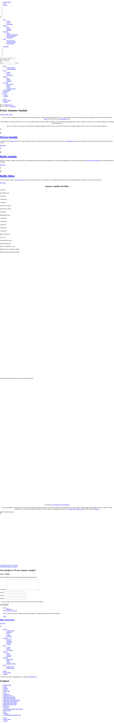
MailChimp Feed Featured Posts (11, 700)
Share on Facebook (12, 566)
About (5, 99)
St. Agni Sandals (54, 504)
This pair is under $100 (92, 160)
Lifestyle (5, 31)
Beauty (5, 25)
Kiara (8, 609)
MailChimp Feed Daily (9, 698)
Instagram (9, 639)
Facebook (9, 642)
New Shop (6, 707)
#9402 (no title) (7, 685)
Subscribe (6, 46)
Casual (8, 21)
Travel (8, 33)
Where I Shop (10, 43)
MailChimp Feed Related (10, 703)
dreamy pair (20, 180)
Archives (5, 96)
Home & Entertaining (12, 34)
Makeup (9, 28)
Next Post (2, 623)
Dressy (8, 22)
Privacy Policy (7, 100)
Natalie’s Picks (10, 666)
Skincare (9, 30)
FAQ (4, 3)
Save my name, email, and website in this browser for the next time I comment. (22, 601)
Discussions (10, 37)
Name (2, 592)
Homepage (6, 694)
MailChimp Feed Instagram (10, 701)
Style (4, 19)
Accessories (10, 24)
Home (8, 85)
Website (2, 598)
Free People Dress (65, 504)
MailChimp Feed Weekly (10, 704)
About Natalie (7, 2)
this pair (13, 141)
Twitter (8, 644)
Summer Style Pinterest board (76, 509)
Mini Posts (6, 706)
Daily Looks (6, 691)
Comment (3, 589)
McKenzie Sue (9, 105)
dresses (46, 119)
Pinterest (9, 641)
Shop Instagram (11, 40)
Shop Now (3, 145)
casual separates (63, 119)
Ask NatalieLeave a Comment (9, 565)
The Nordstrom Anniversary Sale (12, 715)
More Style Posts (7, 620)
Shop (4, 39)
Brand (5, 629)
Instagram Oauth (7, 695)
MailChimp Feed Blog (9, 697)
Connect (5, 638)
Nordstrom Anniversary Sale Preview (13, 709)
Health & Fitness (11, 36)
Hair (8, 27)
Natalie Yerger (10, 630)
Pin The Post (3, 566)
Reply (5, 616)
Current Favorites (11, 42)
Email (2, 595)
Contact (5, 5)
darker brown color (71, 141)
